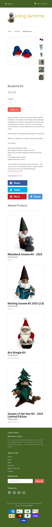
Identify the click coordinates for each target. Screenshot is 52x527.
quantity (10, 99)
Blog (9, 462)
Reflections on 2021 (15, 436)
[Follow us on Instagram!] (24, 493)
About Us (11, 465)
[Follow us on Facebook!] (10, 493)
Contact (10, 471)
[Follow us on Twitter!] (15, 493)
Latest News (13, 432)
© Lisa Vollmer (28, 506)
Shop (9, 460)
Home (10, 457)
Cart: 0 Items (42, 4)
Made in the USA (13, 468)
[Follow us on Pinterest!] (19, 493)
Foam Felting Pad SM (15, 171)
